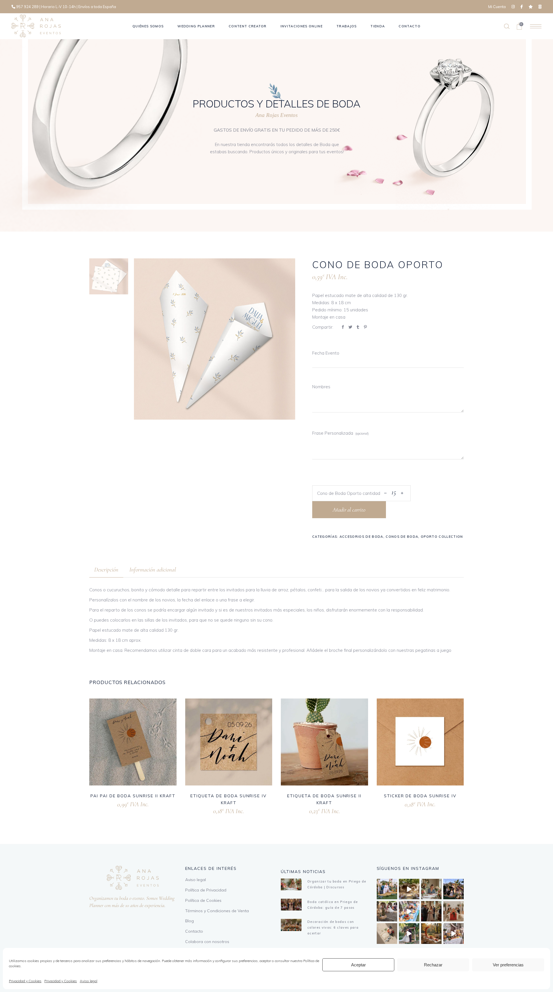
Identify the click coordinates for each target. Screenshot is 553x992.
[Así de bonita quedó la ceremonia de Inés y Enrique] (409, 889)
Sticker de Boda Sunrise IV (420, 795)
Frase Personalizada (332, 433)
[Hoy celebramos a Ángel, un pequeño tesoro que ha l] (453, 933)
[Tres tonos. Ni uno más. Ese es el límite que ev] (453, 911)
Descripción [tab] (106, 569)
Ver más (125, 803)
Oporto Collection (442, 537)
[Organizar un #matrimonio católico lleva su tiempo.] (431, 911)
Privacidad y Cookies (25, 981)
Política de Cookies (203, 900)
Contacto (194, 931)
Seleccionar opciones (400, 803)
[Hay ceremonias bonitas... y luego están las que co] (409, 933)
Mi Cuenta (497, 6)
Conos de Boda (402, 537)
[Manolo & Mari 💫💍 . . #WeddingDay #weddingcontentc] (453, 889)
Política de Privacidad (205, 890)
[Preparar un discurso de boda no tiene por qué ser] (431, 889)
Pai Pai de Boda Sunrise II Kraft (132, 795)
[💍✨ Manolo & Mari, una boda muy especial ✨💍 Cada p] (387, 889)
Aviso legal (88, 981)
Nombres (321, 386)
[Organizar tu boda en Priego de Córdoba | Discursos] (291, 884)
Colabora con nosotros (207, 941)
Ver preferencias (508, 964)
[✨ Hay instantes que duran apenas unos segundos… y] (387, 911)
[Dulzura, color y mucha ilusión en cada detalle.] (409, 911)
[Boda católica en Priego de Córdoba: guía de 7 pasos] (291, 904)
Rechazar (433, 964)
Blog (189, 920)
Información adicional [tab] (152, 569)
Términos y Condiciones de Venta (217, 910)
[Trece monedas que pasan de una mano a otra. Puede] (387, 933)
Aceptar (358, 964)
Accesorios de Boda (361, 537)
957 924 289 (27, 6)
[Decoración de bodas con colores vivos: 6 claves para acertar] (291, 925)
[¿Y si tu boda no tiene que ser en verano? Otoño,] (431, 933)
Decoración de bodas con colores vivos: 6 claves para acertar (333, 927)
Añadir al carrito (349, 509)
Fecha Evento (325, 353)
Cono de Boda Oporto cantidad (348, 493)
